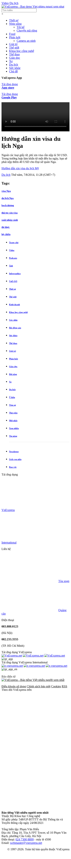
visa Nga (6, 191)
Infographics (15, 273)
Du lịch (13, 3)
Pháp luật (14, 37)
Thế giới (14, 47)
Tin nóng (13, 436)
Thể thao (14, 54)
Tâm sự (12, 405)
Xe (11, 61)
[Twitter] (30, 748)
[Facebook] (30, 718)
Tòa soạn (63, 581)
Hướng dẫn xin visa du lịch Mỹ (20, 168)
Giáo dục (14, 57)
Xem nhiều (14, 428)
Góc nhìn (13, 320)
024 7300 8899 (25, 839)
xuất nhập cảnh (10, 219)
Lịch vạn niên (15, 459)
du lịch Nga (8, 198)
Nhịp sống (15, 23)
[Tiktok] (30, 806)
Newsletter (14, 451)
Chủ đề (13, 71)
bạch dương (8, 205)
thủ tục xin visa (10, 212)
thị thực (6, 227)
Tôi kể (20, 27)
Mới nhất (13, 420)
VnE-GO (13, 281)
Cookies (56, 686)
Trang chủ (13, 242)
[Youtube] (30, 777)
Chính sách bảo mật (38, 686)
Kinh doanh (14, 304)
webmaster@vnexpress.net (26, 842)
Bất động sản (15, 328)
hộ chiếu (6, 234)
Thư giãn (13, 413)
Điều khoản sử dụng (14, 686)
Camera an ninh (26, 40)
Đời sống (13, 374)
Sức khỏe (14, 68)
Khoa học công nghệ (21, 51)
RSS (64, 686)
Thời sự (13, 20)
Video (5, 3)
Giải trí (13, 44)
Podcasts (13, 258)
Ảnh (11, 266)
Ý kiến (12, 397)
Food (12, 34)
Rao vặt (12, 467)
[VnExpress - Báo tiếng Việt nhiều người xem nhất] (33, 6)
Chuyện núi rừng (27, 30)
